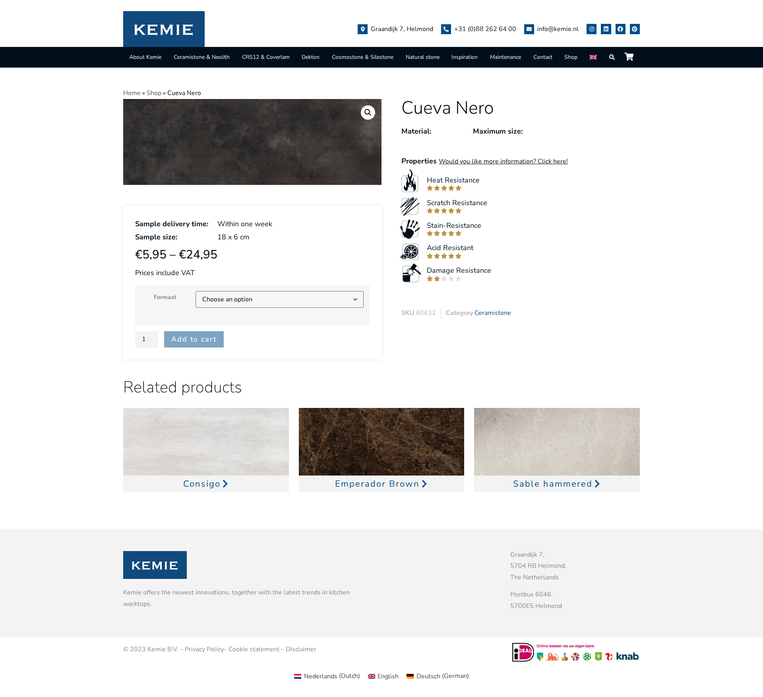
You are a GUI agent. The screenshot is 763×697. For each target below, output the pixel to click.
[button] (368, 112)
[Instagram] (591, 29)
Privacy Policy (204, 649)
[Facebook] (621, 29)
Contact (542, 57)
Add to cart (194, 339)
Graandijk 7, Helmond (402, 29)
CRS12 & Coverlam (266, 57)
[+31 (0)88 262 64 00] (446, 29)
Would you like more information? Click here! (503, 161)
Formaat (165, 297)
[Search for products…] (612, 57)
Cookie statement (254, 649)
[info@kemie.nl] (529, 29)
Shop (570, 57)
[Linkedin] (606, 29)
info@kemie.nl (558, 29)
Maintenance (505, 57)
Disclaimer (301, 649)
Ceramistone (492, 313)
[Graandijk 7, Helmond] (363, 29)
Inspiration (464, 57)
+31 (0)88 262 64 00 (485, 29)
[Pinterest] (635, 29)
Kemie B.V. (162, 649)
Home (132, 93)
